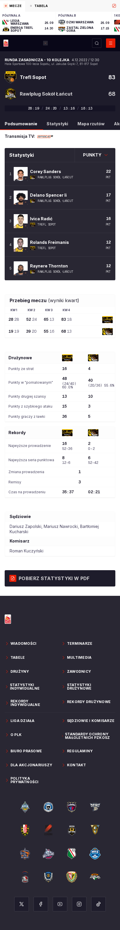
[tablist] (60, 6)
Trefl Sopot (47, 224)
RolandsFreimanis (49, 242)
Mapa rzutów (91, 123)
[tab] (12, 6)
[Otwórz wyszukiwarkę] (96, 43)
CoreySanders (45, 171)
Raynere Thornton (49, 265)
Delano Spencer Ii (48, 195)
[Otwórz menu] (110, 43)
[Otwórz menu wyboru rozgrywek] (45, 43)
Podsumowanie (21, 123)
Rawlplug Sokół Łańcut (55, 177)
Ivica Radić (41, 218)
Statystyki (57, 123)
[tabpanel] (60, 23)
